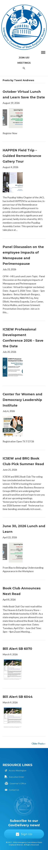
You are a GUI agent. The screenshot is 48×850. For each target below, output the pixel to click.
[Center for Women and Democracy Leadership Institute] (13, 426)
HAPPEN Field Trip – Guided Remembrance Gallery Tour (22, 155)
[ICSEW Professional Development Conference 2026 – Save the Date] (13, 366)
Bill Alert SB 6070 (17, 649)
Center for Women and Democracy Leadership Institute (22, 399)
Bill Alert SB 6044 (18, 697)
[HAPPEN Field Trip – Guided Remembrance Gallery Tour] (13, 182)
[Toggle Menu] (43, 52)
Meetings (24, 62)
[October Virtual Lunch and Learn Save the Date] (13, 117)
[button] (24, 68)
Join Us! (24, 57)
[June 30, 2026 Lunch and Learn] (13, 552)
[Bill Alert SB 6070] (13, 669)
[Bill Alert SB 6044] (13, 717)
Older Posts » (38, 743)
